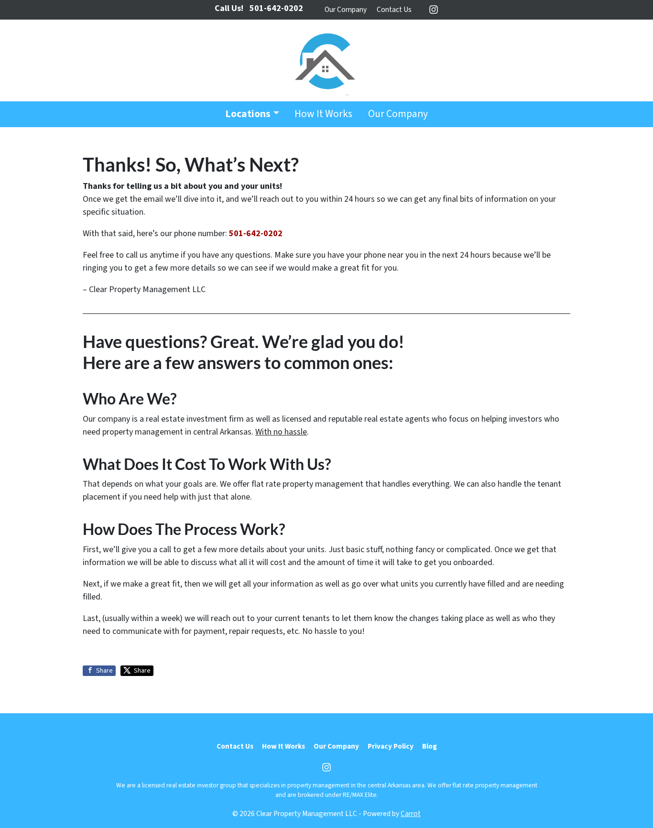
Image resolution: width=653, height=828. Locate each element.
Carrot (411, 813)
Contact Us (394, 9)
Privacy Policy (391, 746)
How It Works (323, 114)
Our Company (346, 9)
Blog (429, 746)
